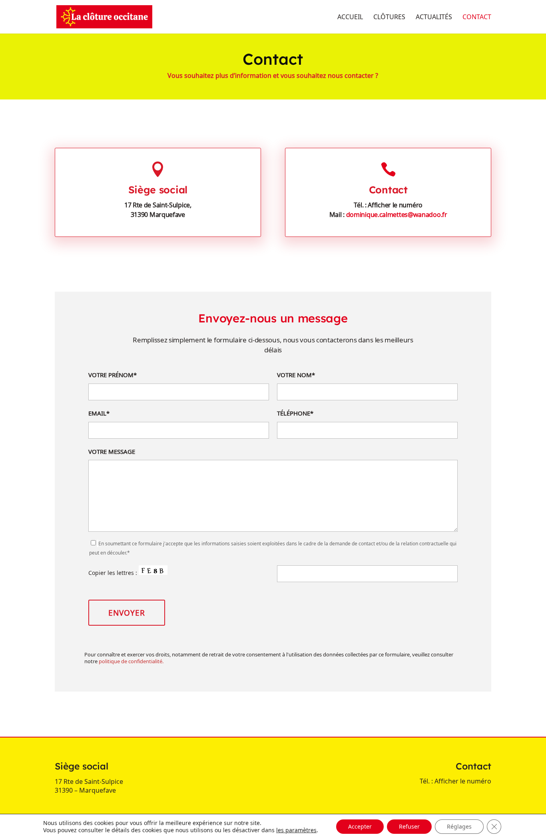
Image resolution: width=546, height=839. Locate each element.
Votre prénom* (112, 374)
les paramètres (296, 830)
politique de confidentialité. (131, 661)
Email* (99, 413)
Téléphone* (295, 413)
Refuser (409, 826)
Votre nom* (296, 374)
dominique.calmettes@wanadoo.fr (396, 214)
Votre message (111, 451)
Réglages (459, 826)
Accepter (360, 826)
